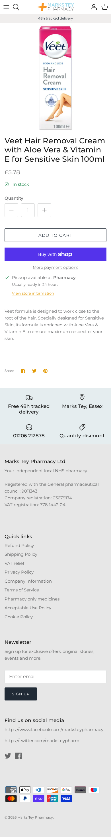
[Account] (92, 7)
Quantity (14, 198)
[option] (55, 78)
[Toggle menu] (6, 7)
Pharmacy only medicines (32, 599)
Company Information (28, 581)
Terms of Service (22, 590)
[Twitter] (8, 756)
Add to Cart (55, 235)
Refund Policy (19, 545)
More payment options (55, 267)
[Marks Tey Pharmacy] (55, 7)
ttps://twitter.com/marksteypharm (43, 740)
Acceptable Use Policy (28, 607)
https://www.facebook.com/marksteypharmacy (54, 729)
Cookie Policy (19, 616)
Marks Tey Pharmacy (35, 817)
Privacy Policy (19, 572)
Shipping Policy (21, 554)
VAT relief (14, 563)
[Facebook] (18, 756)
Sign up (21, 694)
